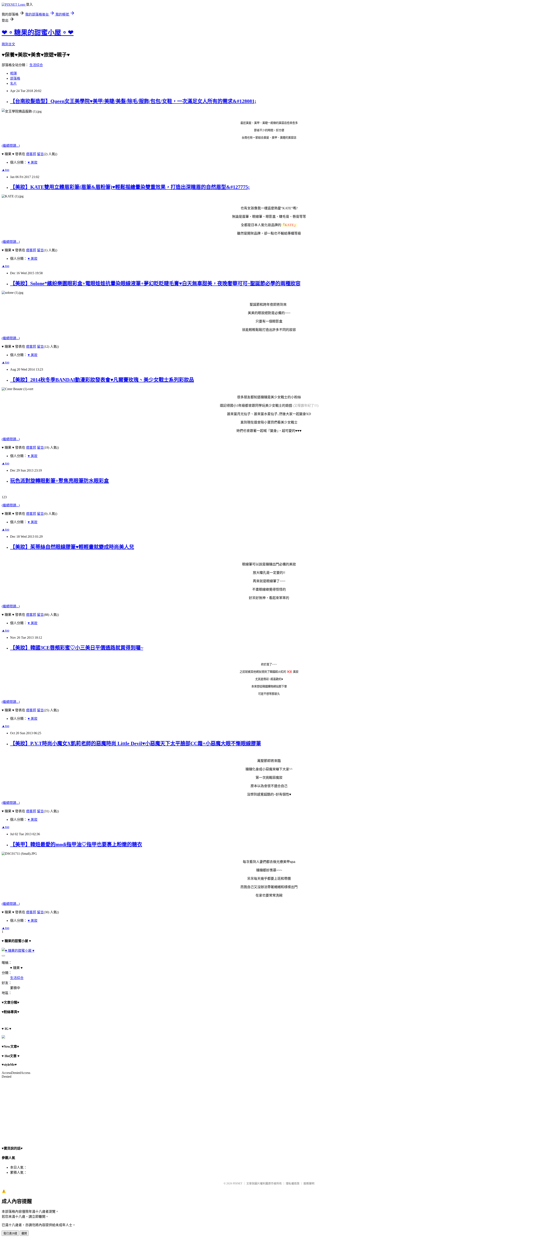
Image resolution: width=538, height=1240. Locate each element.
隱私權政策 (292, 1183)
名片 (13, 83)
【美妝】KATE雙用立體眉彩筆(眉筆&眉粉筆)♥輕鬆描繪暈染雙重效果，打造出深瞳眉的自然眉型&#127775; (130, 187)
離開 (24, 1233)
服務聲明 (308, 1183)
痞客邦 (31, 154)
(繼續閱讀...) (11, 145)
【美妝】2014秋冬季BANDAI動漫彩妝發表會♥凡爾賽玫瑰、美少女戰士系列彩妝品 (102, 380)
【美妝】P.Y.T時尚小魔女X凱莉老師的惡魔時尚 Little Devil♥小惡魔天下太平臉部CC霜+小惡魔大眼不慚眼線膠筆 (135, 743)
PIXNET (237, 1183)
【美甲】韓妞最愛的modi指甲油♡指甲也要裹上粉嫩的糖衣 (76, 844)
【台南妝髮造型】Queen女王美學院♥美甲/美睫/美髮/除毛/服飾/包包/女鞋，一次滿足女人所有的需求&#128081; (133, 101)
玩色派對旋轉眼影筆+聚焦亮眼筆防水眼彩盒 (59, 481)
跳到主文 (8, 44)
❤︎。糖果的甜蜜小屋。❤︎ (38, 32)
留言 (40, 154)
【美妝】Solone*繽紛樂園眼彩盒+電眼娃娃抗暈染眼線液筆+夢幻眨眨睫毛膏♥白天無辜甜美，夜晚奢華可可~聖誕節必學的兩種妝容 (155, 283)
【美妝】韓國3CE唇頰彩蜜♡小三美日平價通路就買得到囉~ (76, 647)
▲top (5, 170)
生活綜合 (36, 65)
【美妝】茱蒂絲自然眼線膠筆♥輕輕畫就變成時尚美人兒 (72, 547)
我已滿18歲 (10, 1233)
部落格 (15, 78)
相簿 (13, 73)
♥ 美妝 (32, 162)
